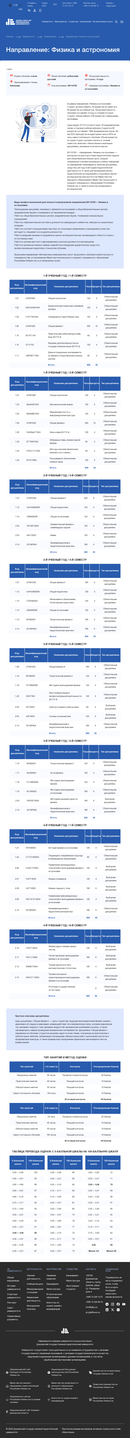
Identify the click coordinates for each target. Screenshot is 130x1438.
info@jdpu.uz (92, 1307)
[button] (29, 11)
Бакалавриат (52, 1284)
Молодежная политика (33, 1307)
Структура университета (13, 1296)
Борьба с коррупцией (111, 4)
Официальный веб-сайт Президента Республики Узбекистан (20, 1372)
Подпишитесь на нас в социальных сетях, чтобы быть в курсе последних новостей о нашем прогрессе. (114, 1287)
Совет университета (13, 1309)
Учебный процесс (35, 1284)
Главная (9, 37)
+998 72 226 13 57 (94, 1297)
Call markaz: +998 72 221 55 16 (69, 4)
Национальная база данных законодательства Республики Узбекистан (65, 1372)
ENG (20, 9)
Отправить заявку (32, 4)
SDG (55, 4)
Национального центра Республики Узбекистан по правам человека (25, 1399)
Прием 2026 (44, 4)
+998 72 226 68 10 (94, 1302)
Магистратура (53, 1289)
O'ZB (15, 5)
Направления (85, 22)
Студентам (73, 22)
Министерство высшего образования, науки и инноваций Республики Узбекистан (24, 1386)
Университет (47, 22)
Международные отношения (35, 1290)
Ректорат (12, 1303)
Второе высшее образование (54, 1296)
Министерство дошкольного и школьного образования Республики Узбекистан (64, 1386)
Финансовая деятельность (33, 1299)
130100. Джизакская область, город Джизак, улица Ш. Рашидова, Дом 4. (93, 1284)
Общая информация (13, 1279)
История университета (13, 1287)
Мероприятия (61, 22)
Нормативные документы (13, 1318)
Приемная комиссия (51, 1277)
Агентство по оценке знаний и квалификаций (54, 1306)
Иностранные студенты (72, 1287)
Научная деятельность (33, 1277)
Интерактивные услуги (103, 22)
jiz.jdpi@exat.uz (93, 1312)
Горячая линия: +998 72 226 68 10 (91, 4)
